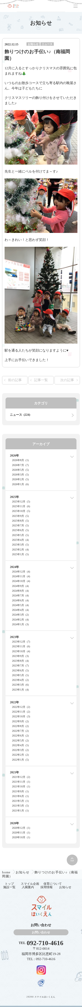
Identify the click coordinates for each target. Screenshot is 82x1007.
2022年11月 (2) (21, 711)
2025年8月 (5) (20, 520)
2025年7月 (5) (20, 525)
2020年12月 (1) (21, 827)
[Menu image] (41, 970)
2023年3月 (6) (20, 684)
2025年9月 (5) (20, 516)
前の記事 (15, 380)
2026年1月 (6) (20, 484)
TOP (72, 861)
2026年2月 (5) (20, 479)
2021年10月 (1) (21, 786)
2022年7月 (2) (20, 730)
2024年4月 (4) (20, 610)
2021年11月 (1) (21, 781)
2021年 (14, 772)
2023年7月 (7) (20, 665)
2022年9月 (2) (20, 721)
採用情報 (46, 887)
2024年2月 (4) (20, 619)
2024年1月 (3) (20, 624)
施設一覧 (9, 887)
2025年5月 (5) (20, 535)
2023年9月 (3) (20, 656)
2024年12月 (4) (21, 571)
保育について (52, 883)
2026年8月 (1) (20, 460)
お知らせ (33, 44)
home (6, 872)
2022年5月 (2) (20, 740)
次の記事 (67, 380)
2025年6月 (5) (20, 530)
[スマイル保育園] (13, 6)
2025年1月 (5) (20, 554)
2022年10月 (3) (21, 716)
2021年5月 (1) (20, 801)
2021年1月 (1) (20, 810)
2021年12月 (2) (21, 777)
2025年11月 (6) (21, 506)
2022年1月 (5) (20, 759)
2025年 (14, 496)
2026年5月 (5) (20, 469)
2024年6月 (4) (20, 600)
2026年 (14, 455)
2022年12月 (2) (21, 707)
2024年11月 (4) (21, 576)
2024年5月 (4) (20, 605)
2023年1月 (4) (20, 689)
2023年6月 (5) (20, 670)
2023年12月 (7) (21, 641)
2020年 (14, 823)
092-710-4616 (45, 943)
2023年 (14, 637)
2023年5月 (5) (20, 675)
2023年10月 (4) (21, 651)
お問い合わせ (41, 932)
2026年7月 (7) (20, 465)
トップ (9, 883)
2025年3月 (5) (20, 544)
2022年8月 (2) (20, 726)
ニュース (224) (20, 414)
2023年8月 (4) (20, 660)
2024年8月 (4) (20, 590)
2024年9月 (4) (20, 586)
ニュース (47, 44)
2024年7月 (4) (20, 595)
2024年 (14, 567)
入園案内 (28, 887)
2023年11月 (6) (21, 646)
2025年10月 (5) (21, 511)
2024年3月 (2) (20, 614)
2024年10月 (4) (21, 581)
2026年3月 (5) (20, 474)
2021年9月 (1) (20, 791)
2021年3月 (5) (20, 805)
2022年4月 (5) (20, 745)
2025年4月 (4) (20, 540)
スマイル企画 (30, 883)
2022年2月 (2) (20, 754)
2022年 (14, 702)
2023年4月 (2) (20, 680)
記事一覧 (41, 380)
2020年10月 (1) (21, 837)
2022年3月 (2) (20, 750)
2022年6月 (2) (20, 735)
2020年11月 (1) (21, 832)
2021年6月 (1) (20, 796)
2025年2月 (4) (20, 549)
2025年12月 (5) (21, 501)
